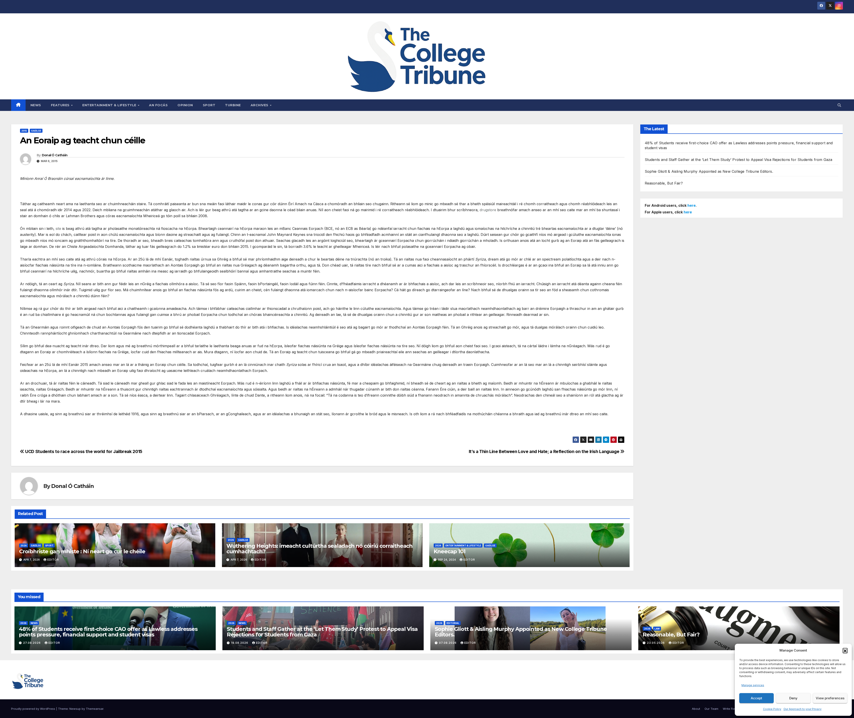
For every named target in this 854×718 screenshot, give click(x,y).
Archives (260, 105)
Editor (53, 559)
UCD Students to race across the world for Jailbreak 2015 (83, 451)
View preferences (830, 698)
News (35, 105)
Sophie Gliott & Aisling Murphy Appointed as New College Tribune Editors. (709, 171)
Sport (209, 105)
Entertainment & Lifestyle (109, 105)
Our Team (711, 708)
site (58, 228)
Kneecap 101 (449, 551)
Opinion (185, 105)
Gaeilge (36, 130)
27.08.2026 (32, 642)
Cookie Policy (772, 709)
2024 (438, 545)
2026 (23, 545)
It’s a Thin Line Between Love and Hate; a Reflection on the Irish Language (544, 451)
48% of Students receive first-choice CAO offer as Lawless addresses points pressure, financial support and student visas (108, 632)
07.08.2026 (448, 642)
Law (657, 628)
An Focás (158, 105)
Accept (756, 698)
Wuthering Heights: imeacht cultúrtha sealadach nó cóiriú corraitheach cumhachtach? (319, 549)
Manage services (752, 685)
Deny (793, 698)
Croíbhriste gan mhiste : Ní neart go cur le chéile (82, 551)
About (696, 708)
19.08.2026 (240, 642)
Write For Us (731, 708)
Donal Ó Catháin (55, 155)
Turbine (233, 105)
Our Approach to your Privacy (803, 709)
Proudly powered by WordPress (33, 708)
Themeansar (94, 708)
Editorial (453, 623)
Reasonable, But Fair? (664, 183)
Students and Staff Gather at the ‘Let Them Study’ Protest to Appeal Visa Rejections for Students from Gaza (738, 159)
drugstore (488, 210)
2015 (24, 130)
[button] (845, 650)
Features (61, 105)
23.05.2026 (656, 642)
